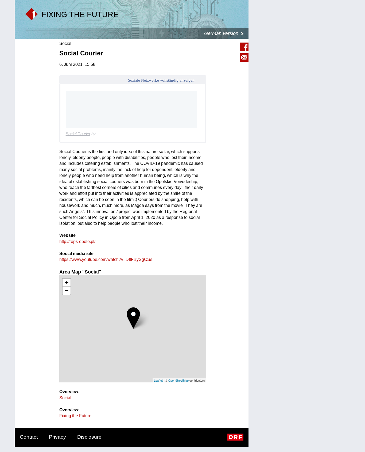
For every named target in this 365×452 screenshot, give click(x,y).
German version (221, 33)
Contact (29, 437)
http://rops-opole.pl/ (77, 241)
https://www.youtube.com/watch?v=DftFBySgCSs (105, 259)
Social (65, 398)
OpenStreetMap (178, 380)
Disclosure (89, 437)
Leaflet (158, 380)
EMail (244, 57)
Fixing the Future (75, 415)
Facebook (244, 47)
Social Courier (78, 133)
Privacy (57, 437)
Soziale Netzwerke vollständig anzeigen (161, 80)
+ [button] (66, 282)
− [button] (66, 290)
